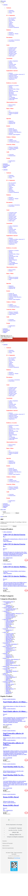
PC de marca (11, 19)
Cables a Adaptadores (13, 61)
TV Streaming (12, 97)
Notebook (8, 672)
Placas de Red (12, 65)
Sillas (10, 114)
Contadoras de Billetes (13, 148)
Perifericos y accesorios (14, 85)
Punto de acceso (9, 624)
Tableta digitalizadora (13, 98)
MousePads (11, 93)
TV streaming (8, 692)
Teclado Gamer (9, 641)
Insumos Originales (13, 129)
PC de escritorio (6, 165)
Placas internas (12, 20)
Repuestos (11, 133)
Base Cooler (8, 670)
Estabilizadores (12, 160)
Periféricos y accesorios (8, 681)
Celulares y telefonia (7, 607)
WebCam (8, 693)
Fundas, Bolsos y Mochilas (11, 671)
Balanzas (11, 73)
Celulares (11, 139)
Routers (10, 62)
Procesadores (11, 26)
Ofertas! (4, 167)
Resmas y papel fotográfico (14, 134)
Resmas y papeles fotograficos (12, 665)
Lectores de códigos (13, 77)
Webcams (11, 90)
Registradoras (12, 79)
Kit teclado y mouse (10, 684)
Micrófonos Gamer (13, 53)
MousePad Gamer (12, 51)
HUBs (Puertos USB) (13, 91)
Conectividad (6, 619)
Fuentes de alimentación (14, 27)
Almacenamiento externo (8, 601)
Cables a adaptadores (7, 531)
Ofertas (4, 673)
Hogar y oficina (6, 646)
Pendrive (11, 106)
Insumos (5, 658)
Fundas (10, 12)
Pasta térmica (11, 41)
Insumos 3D (11, 128)
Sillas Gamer (11, 55)
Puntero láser (11, 99)
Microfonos (8, 685)
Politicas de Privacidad (7, 843)
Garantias (4, 841)
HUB (7, 682)
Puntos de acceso (12, 66)
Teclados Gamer (12, 48)
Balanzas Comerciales (13, 147)
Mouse (7, 686)
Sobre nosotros (5, 845)
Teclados (11, 87)
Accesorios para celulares (14, 141)
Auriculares (11, 154)
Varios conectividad (13, 68)
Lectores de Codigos (10, 617)
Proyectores (11, 34)
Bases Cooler (12, 11)
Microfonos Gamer (10, 637)
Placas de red (8, 622)
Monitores (11, 32)
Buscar (17, 513)
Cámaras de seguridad (13, 113)
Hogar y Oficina (12, 149)
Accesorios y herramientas (14, 40)
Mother (10, 23)
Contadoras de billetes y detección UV (17, 74)
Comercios (5, 611)
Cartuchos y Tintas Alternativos (12, 659)
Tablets (10, 96)
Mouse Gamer (12, 50)
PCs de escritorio (12, 18)
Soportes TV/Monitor (10, 667)
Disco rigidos (8, 675)
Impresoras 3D (12, 123)
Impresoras (11, 121)
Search (4, 511)
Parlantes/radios (12, 155)
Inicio (2, 516)
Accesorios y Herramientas (11, 644)
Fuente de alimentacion (10, 677)
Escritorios (8, 651)
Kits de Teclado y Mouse (14, 89)
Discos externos (12, 104)
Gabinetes (11, 22)
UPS (10, 162)
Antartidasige (17, 858)
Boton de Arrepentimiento (8, 848)
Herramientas (6, 642)
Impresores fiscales (13, 75)
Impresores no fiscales (13, 76)
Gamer (4, 632)
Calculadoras (8, 648)
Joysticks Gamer (12, 52)
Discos (10, 21)
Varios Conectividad (10, 627)
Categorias (5, 4)
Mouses (10, 86)
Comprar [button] (26, 560)
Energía (4, 628)
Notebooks (11, 10)
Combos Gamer (12, 54)
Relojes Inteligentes (13, 94)
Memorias (11, 25)
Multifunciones (12, 122)
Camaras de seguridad (10, 650)
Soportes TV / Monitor (13, 33)
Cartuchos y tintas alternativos (15, 132)
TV (10, 111)
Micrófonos (11, 92)
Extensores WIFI (12, 64)
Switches (11, 63)
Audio (4, 604)
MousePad (8, 687)
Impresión (5, 653)
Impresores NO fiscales (10, 615)
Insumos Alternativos (13, 131)
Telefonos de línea (12, 140)
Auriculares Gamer (13, 47)
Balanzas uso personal (13, 112)
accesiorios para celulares (11, 608)
